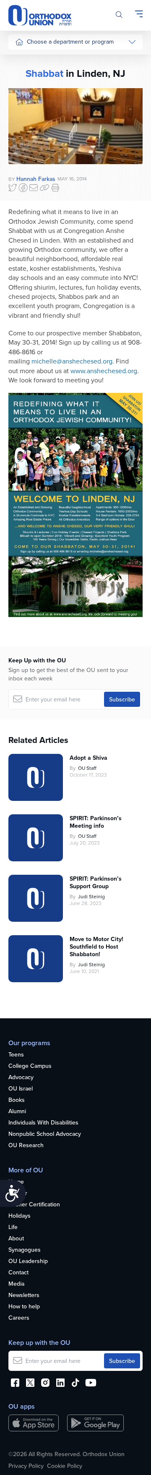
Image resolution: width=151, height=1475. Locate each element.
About (16, 1238)
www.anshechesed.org (103, 370)
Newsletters (23, 1295)
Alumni (17, 1111)
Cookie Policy (64, 1466)
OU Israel (20, 1089)
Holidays (19, 1216)
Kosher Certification (34, 1204)
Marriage (26, 138)
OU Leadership (28, 1261)
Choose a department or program (70, 41)
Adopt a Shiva (88, 757)
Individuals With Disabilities (43, 1123)
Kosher (17, 1193)
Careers (18, 1318)
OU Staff (87, 767)
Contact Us (29, 169)
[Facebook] (23, 187)
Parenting (27, 154)
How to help (24, 1306)
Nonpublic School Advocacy (44, 1134)
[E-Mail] (33, 187)
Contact (18, 1272)
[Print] (55, 187)
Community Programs (42, 90)
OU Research (26, 1145)
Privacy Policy (26, 1466)
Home (16, 1182)
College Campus (30, 1066)
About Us (27, 59)
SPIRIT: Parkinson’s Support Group (96, 882)
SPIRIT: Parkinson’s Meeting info (96, 821)
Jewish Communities (41, 106)
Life (13, 1227)
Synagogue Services (41, 75)
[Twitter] (12, 187)
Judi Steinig (91, 896)
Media (16, 1284)
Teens (16, 1055)
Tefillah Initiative (35, 122)
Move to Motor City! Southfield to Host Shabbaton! (96, 946)
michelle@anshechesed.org (71, 361)
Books (16, 1100)
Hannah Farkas (35, 179)
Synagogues (24, 1250)
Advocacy (21, 1077)
